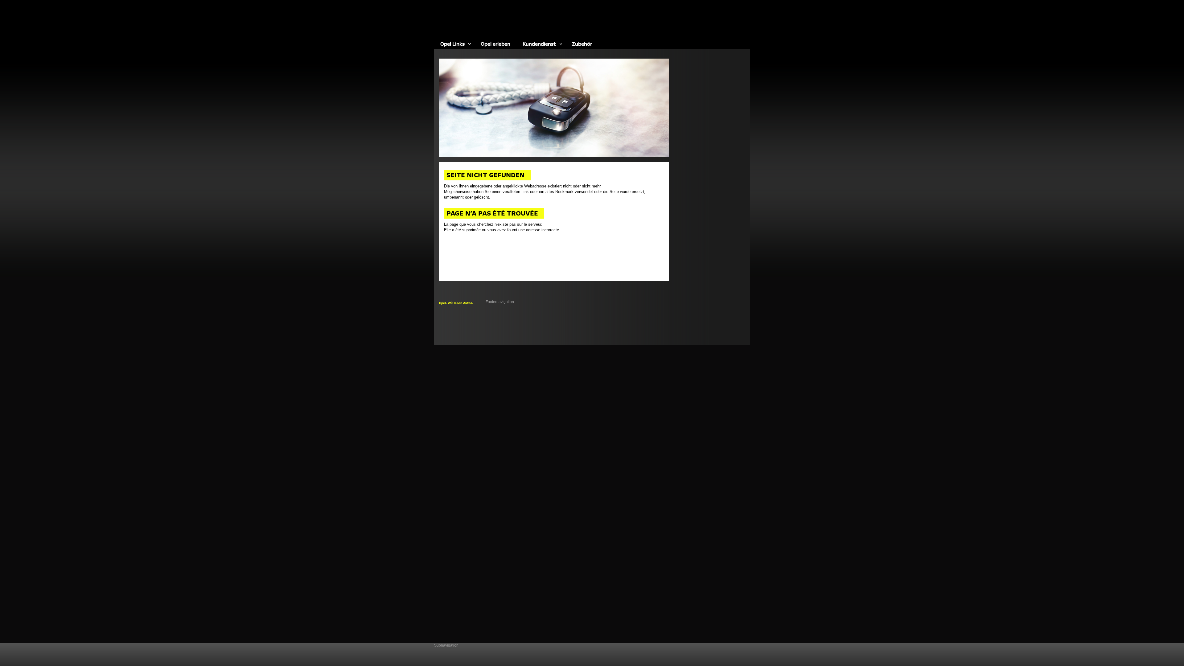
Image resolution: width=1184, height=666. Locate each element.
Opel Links (452, 43)
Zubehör (582, 43)
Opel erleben (495, 43)
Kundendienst (539, 43)
